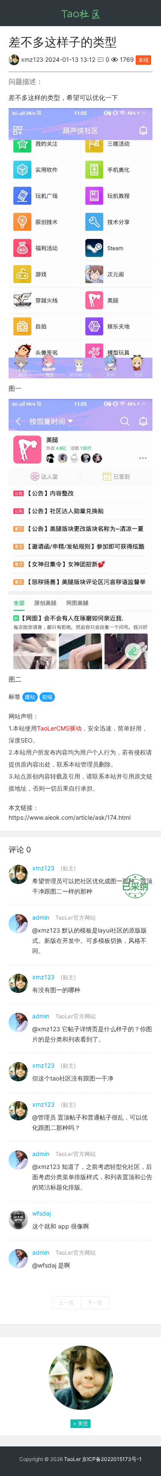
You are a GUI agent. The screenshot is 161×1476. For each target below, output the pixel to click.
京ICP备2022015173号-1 (112, 1459)
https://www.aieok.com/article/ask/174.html (70, 817)
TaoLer (72, 1459)
